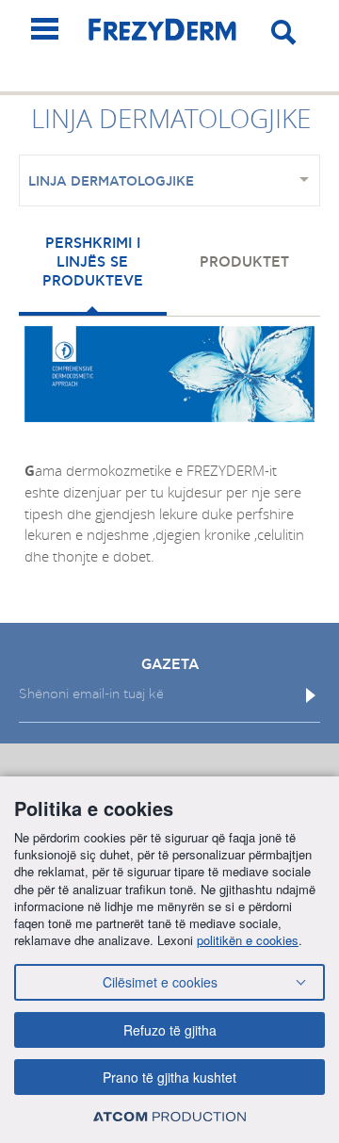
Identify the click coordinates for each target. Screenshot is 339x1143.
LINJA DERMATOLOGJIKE (111, 181)
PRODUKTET (244, 262)
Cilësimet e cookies (160, 981)
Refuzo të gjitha (170, 1030)
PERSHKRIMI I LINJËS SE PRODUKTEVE (92, 262)
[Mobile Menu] (44, 29)
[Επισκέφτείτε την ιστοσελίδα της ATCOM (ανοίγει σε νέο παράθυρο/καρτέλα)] (169, 1116)
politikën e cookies (248, 940)
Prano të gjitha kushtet (169, 1077)
